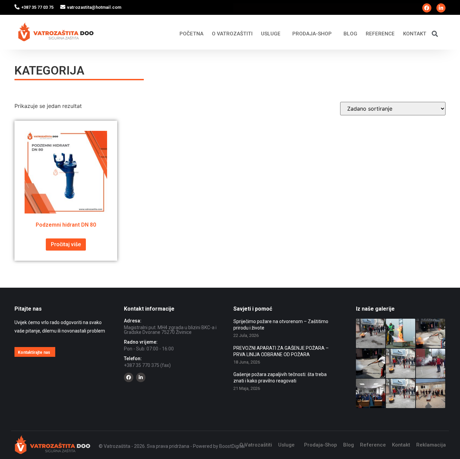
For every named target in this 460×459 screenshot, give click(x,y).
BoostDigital (232, 446)
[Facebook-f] (426, 7)
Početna (191, 34)
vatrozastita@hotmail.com (94, 7)
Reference (380, 34)
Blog (350, 34)
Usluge (271, 34)
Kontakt (414, 34)
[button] (435, 33)
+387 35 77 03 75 (37, 7)
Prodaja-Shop (312, 34)
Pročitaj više (66, 244)
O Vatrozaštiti (232, 34)
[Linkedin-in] (441, 7)
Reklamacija (431, 445)
